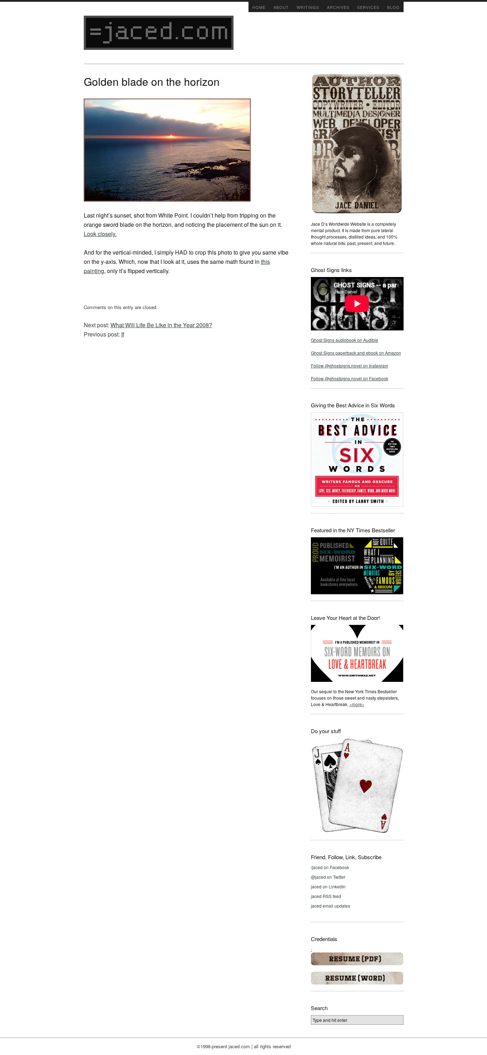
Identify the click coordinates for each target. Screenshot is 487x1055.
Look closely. (100, 234)
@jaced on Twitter (328, 877)
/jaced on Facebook (330, 867)
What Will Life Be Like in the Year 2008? (161, 325)
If (122, 334)
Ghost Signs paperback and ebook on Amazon (356, 353)
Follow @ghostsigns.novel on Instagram (349, 365)
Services (368, 7)
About (281, 7)
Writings (308, 7)
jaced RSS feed (326, 896)
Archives (338, 7)
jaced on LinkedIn (328, 886)
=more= (356, 704)
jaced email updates (330, 906)
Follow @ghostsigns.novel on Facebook (349, 378)
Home (259, 7)
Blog (393, 7)
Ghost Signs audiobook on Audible (344, 340)
